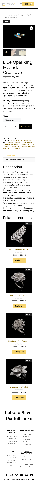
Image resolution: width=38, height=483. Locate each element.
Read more (19, 260)
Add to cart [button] (19, 352)
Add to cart (25, 126)
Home (5, 15)
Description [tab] (10, 155)
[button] (20, 4)
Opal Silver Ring (15, 146)
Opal (10, 15)
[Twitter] (16, 475)
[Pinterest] (26, 475)
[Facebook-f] (6, 475)
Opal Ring (6, 146)
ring (22, 146)
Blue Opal (10, 142)
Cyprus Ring (28, 142)
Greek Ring (6, 144)
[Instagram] (11, 475)
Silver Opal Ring (29, 146)
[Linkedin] (31, 475)
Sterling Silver (15, 148)
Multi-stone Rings (24, 144)
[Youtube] (21, 475)
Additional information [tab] (14, 160)
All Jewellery (15, 140)
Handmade (14, 144)
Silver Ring (6, 148)
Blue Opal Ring (18, 142)
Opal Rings (18, 15)
